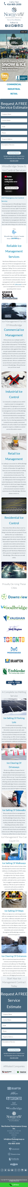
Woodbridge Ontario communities (16, 784)
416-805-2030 (14, 4)
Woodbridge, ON (13, 365)
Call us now (18, 284)
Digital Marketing (10, 1182)
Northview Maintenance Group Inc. (18, 1179)
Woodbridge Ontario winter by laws (12, 866)
